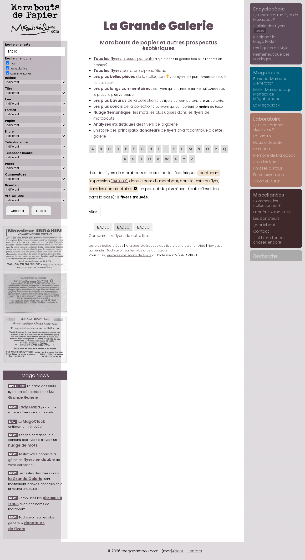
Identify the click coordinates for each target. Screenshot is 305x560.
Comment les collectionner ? (267, 203)
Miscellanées (268, 195)
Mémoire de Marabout (274, 155)
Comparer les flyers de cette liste (119, 235)
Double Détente (268, 142)
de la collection (129, 76)
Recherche (265, 256)
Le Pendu (261, 149)
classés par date (123, 58)
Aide (201, 245)
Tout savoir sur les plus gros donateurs (137, 250)
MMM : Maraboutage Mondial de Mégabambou (272, 94)
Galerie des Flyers (269, 28)
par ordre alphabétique (129, 70)
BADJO (103, 227)
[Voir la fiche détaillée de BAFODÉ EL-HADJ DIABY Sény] (35, 339)
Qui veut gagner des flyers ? (268, 127)
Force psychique (268, 174)
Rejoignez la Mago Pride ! (264, 39)
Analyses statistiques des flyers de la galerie (161, 245)
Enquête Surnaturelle (272, 212)
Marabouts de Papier (35, 11)
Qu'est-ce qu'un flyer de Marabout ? (275, 17)
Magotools (266, 72)
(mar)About (264, 225)
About (177, 551)
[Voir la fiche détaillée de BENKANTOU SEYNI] (35, 293)
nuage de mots (23, 445)
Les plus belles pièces (106, 245)
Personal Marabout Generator (271, 81)
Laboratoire (267, 119)
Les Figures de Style (271, 48)
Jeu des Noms (266, 162)
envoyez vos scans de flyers (129, 255)
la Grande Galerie (25, 478)
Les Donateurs (266, 218)
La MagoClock (266, 105)
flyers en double (39, 459)
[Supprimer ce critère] (135, 189)
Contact (261, 231)
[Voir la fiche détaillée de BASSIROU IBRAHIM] (35, 248)
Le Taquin (262, 136)
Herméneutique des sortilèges (271, 57)
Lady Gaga (29, 407)
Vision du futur (266, 181)
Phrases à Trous (268, 168)
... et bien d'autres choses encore (269, 240)
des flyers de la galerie (135, 124)
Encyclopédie (269, 8)
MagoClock (34, 421)
